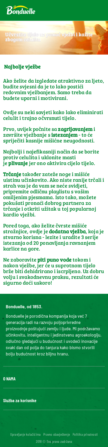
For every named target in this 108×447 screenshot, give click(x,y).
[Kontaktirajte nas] (66, 10)
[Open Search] (78, 10)
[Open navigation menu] (95, 10)
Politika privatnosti (85, 434)
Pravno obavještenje (56, 434)
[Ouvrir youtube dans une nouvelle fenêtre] (51, 425)
